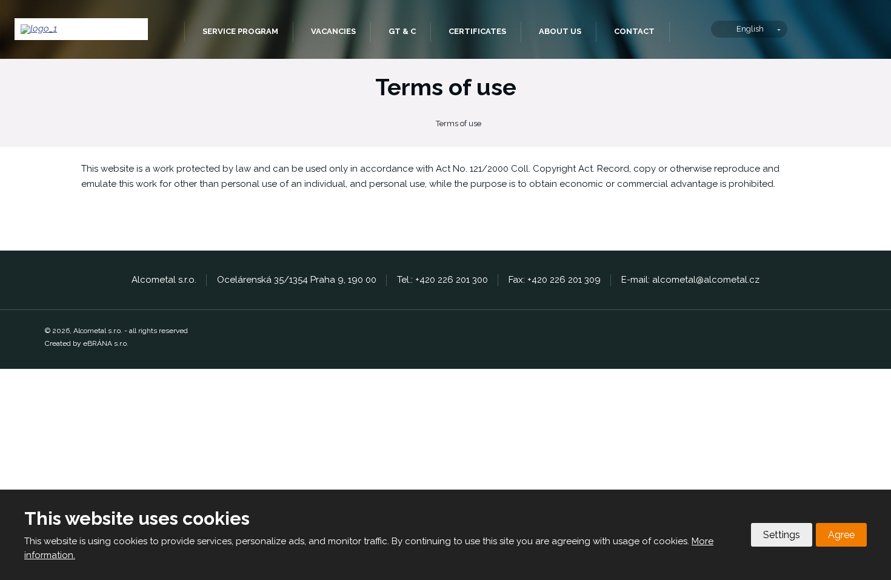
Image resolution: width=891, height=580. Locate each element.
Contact (634, 31)
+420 (426, 279)
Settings (781, 535)
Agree (841, 535)
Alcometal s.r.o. (166, 32)
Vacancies (333, 31)
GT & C (402, 31)
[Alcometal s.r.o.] (414, 124)
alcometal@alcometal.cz (705, 279)
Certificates (477, 31)
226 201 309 (575, 279)
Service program (240, 31)
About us (560, 31)
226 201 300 (463, 279)
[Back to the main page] (81, 29)
